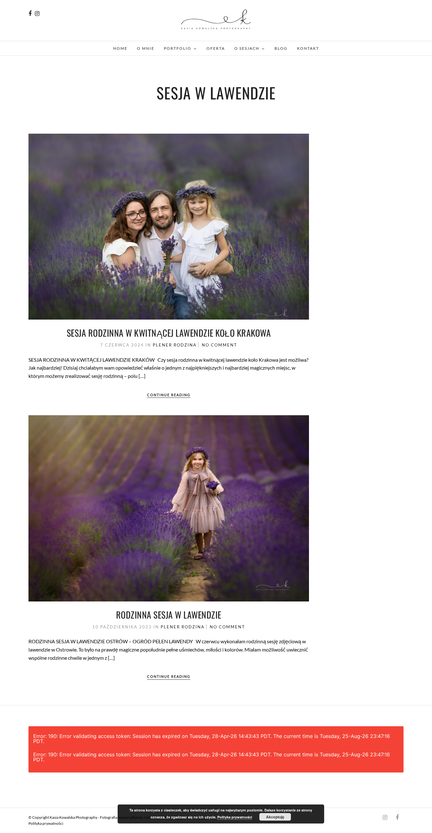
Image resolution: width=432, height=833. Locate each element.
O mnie (145, 48)
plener (162, 344)
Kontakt (308, 48)
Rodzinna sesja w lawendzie (168, 614)
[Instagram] (37, 13)
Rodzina (185, 344)
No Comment (219, 344)
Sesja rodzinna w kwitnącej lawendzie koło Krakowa (169, 332)
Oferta (216, 48)
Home (120, 48)
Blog (281, 48)
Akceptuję (275, 817)
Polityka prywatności (45, 823)
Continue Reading (168, 395)
